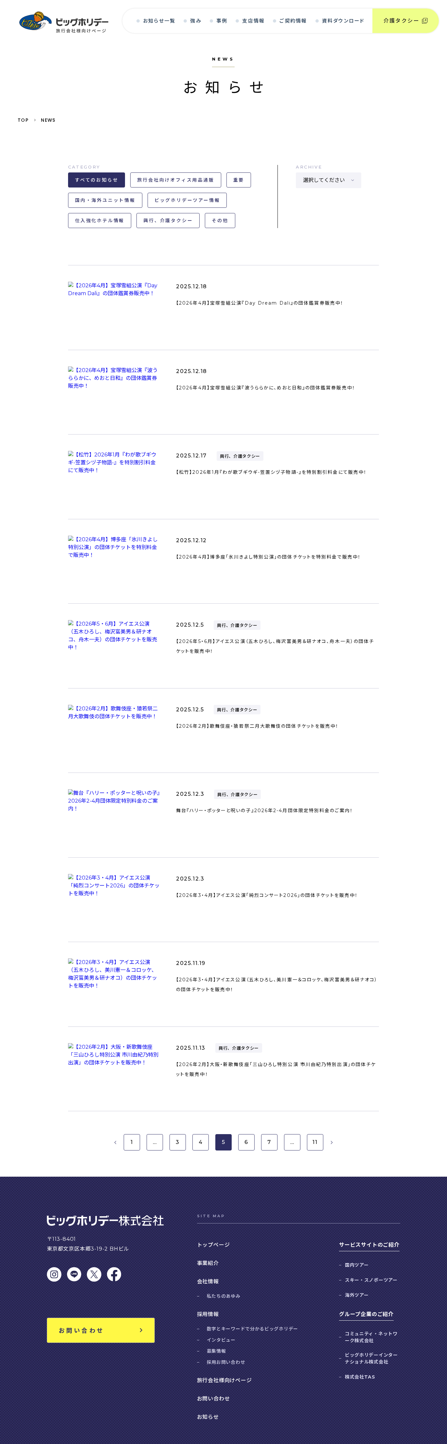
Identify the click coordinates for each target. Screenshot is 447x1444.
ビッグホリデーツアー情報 (187, 200)
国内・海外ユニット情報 (105, 200)
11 (315, 1142)
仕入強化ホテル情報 (99, 220)
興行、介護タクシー (168, 220)
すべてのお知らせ (96, 180)
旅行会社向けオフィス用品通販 (175, 180)
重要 (238, 180)
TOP (23, 120)
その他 (220, 220)
